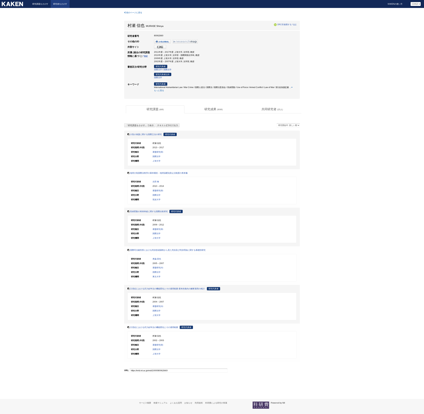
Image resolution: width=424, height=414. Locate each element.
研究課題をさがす (40, 4)
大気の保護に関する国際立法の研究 (146, 134)
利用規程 (199, 403)
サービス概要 (145, 403)
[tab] (155, 109)
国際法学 (158, 69)
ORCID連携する (284, 24)
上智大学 (156, 161)
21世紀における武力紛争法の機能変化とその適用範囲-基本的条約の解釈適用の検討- (167, 289)
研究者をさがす (60, 4)
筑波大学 (156, 199)
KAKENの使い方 (395, 4)
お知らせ (188, 403)
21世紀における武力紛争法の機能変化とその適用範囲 (154, 327)
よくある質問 (176, 403)
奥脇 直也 (157, 259)
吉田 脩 (156, 181)
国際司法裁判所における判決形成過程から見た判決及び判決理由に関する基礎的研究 (168, 250)
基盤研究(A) (158, 267)
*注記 (294, 25)
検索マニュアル (160, 403)
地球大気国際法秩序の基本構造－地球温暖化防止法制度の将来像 (159, 173)
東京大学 (156, 276)
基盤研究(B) (158, 152)
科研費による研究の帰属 (216, 403)
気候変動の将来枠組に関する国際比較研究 (149, 211)
